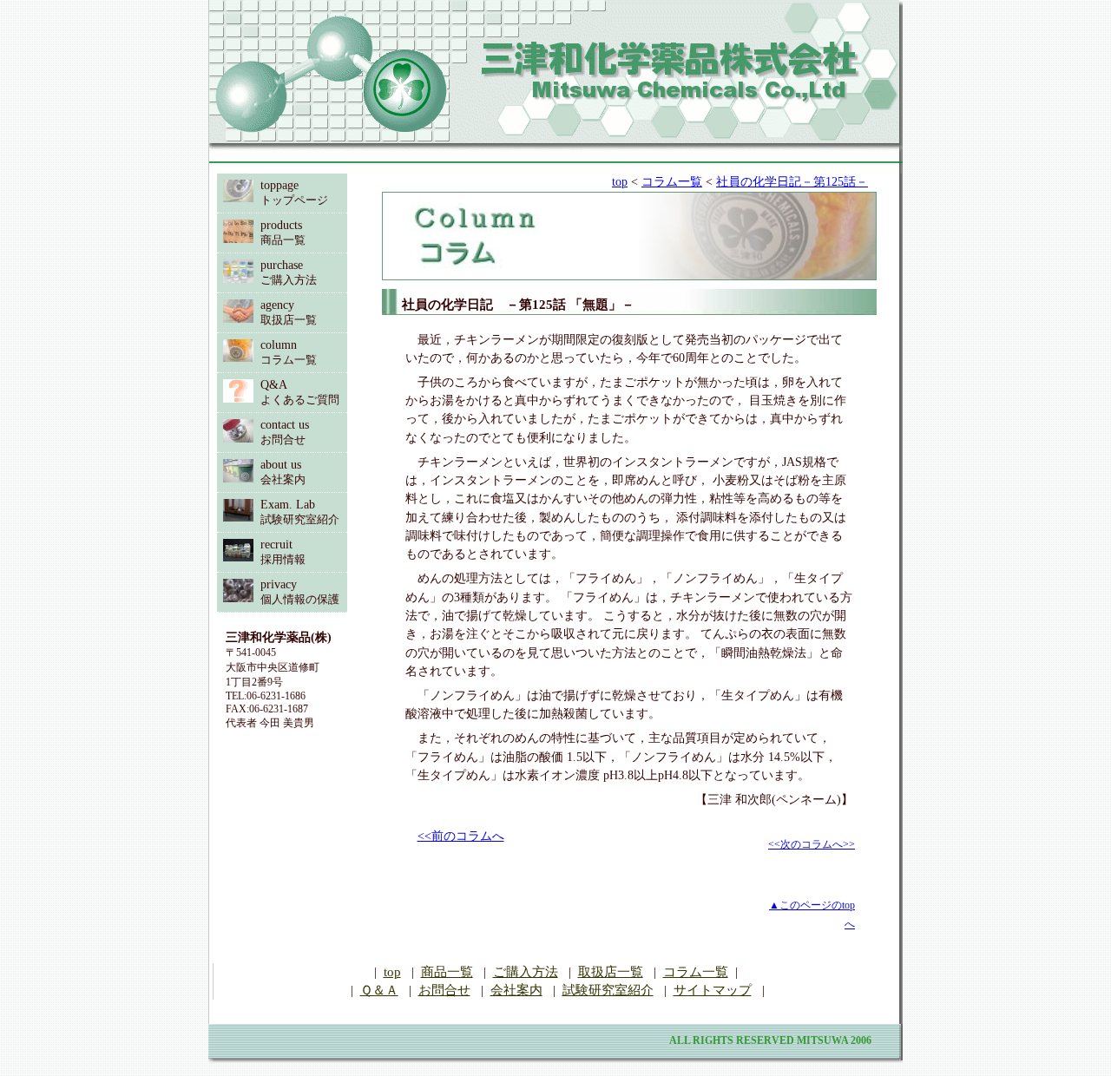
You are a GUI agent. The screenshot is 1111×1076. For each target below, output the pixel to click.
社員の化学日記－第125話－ (792, 181)
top (620, 181)
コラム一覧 (671, 181)
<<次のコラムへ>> (811, 844)
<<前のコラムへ (460, 836)
